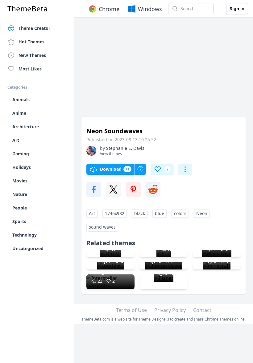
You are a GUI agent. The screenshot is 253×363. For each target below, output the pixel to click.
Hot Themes (31, 42)
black (139, 213)
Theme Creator (34, 28)
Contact (202, 310)
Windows (150, 9)
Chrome (109, 9)
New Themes (32, 55)
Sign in (237, 8)
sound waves (102, 227)
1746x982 (114, 213)
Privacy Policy (170, 310)
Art (92, 213)
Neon (201, 213)
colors (180, 213)
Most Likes (30, 69)
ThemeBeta (27, 9)
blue (159, 213)
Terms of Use (131, 310)
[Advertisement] (163, 70)
